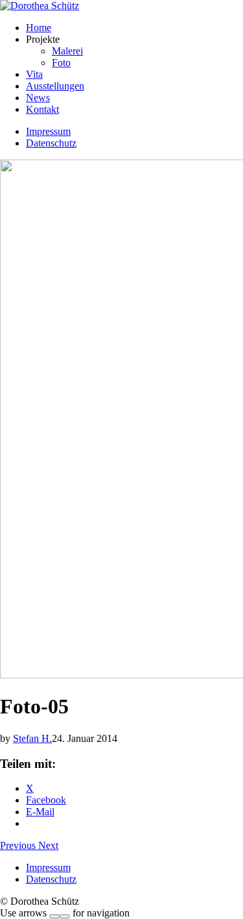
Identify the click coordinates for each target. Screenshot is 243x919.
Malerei (67, 50)
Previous (19, 845)
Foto (61, 62)
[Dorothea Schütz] (39, 5)
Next (48, 845)
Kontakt (42, 109)
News (38, 97)
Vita (34, 74)
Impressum (48, 131)
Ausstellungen (55, 85)
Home (38, 27)
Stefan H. (32, 738)
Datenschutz (51, 143)
